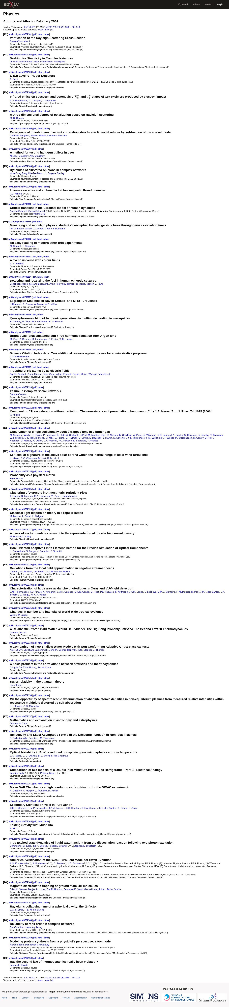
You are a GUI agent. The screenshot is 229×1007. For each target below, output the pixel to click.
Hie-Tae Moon (35, 173)
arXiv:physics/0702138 (20, 731)
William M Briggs (18, 615)
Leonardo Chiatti (18, 965)
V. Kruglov (28, 790)
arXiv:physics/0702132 (20, 625)
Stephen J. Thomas (94, 649)
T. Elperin (15, 496)
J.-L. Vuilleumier (136, 437)
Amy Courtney (37, 156)
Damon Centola (18, 394)
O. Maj (27, 536)
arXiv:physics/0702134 (20, 660)
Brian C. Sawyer (18, 889)
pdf (34, 34)
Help (14, 997)
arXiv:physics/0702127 (20, 529)
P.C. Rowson (65, 440)
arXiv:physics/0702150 (20, 958)
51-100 (32, 27)
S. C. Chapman (28, 458)
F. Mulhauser (183, 591)
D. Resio (58, 863)
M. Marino (15, 516)
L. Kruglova (41, 790)
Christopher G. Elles (20, 845)
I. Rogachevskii (69, 496)
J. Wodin (26, 435)
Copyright (53, 997)
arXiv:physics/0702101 (20, 34)
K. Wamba (93, 440)
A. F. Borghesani (18, 100)
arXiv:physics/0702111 (20, 221)
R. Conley (198, 437)
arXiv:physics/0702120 (20, 387)
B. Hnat (42, 458)
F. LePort (82, 435)
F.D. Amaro (36, 591)
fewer (40, 29)
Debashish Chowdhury (37, 944)
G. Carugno (35, 100)
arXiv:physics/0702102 (20, 54)
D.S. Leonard (165, 435)
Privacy (66, 997)
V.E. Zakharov (75, 863)
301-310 (76, 27)
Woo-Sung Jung (18, 173)
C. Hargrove (190, 435)
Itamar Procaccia (76, 283)
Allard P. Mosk (63, 374)
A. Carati (26, 516)
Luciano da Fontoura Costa (24, 61)
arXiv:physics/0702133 (20, 643)
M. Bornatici (16, 536)
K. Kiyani (14, 458)
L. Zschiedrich (17, 551)
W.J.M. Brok (25, 571)
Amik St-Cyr (16, 649)
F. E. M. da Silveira (34, 909)
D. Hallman (71, 437)
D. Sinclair (203, 435)
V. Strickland (216, 435)
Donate (207, 4)
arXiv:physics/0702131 (20, 608)
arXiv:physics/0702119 (20, 367)
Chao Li (14, 571)
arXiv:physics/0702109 (20, 186)
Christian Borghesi (19, 135)
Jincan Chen (44, 667)
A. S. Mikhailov (31, 706)
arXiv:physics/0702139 (20, 748)
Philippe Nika (47, 773)
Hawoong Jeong (33, 927)
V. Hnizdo (15, 414)
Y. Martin (107, 437)
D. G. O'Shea (30, 755)
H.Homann (15, 304)
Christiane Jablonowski (36, 649)
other (46, 34)
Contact (25, 997)
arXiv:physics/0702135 (20, 678)
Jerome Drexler (18, 632)
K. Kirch (14, 828)
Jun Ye (117, 889)
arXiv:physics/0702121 (20, 408)
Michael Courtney (19, 156)
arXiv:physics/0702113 (20, 256)
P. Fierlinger (49, 435)
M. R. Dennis (17, 118)
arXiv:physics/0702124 (20, 471)
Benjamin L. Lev (36, 889)
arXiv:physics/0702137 (20, 716)
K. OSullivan (125, 435)
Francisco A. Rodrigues (52, 61)
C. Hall (208, 437)
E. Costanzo (28, 246)
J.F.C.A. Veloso (38, 594)
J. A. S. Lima (16, 909)
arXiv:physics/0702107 (20, 149)
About (5, 997)
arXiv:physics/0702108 (20, 166)
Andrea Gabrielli (18, 211)
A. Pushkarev (40, 863)
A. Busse (39, 304)
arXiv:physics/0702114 (20, 277)
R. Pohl (195, 591)
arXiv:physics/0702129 (20, 564)
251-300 (65, 27)
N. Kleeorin (27, 496)
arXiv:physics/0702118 (20, 349)
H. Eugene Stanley (54, 173)
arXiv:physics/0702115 (20, 297)
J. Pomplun (43, 551)
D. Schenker (119, 437)
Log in (220, 4)
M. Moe (50, 437)
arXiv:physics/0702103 (20, 72)
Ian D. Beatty (16, 228)
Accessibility (80, 997)
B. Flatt (61, 435)
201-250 (56, 27)
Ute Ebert (39, 571)
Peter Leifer (16, 685)
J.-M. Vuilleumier (154, 437)
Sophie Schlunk (18, 374)
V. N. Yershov (17, 263)
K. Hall (30, 437)
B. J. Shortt (44, 755)
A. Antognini (49, 591)
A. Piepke (178, 435)
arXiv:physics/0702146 (20, 882)
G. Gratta (71, 435)
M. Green (15, 435)
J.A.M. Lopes (136, 591)
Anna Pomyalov (57, 283)
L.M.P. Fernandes (19, 591)
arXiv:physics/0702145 (20, 856)
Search (185, 4)
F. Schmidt (56, 551)
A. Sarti (14, 79)
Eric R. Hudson (54, 889)
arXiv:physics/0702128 (20, 544)
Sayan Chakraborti (20, 41)
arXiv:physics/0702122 (20, 428)
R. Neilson (112, 435)
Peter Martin (16, 478)
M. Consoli (15, 246)
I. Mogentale (49, 100)
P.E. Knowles (107, 591)
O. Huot (95, 591)
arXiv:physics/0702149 (20, 937)
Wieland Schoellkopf (99, 374)
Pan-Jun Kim (16, 927)
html (40, 34)
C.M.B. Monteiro (166, 591)
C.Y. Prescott (50, 440)
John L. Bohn (106, 889)
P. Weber (169, 437)
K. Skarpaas (79, 440)
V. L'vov (55, 496)
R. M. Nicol (53, 458)
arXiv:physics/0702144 (20, 839)
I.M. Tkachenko (47, 738)
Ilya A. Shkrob (40, 845)
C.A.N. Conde (82, 591)
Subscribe (39, 997)
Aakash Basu (17, 944)
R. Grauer (28, 304)
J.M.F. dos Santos (209, 591)
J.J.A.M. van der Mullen (57, 571)
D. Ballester (16, 738)
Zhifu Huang (29, 667)
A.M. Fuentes (30, 738)
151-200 (48, 27)
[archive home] (11, 4)
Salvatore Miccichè (57, 135)
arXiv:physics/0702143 (20, 821)
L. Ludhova (150, 591)
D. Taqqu (24, 594)
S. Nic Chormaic (59, 755)
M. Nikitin (53, 790)
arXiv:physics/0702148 (20, 920)
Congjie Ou (16, 667)
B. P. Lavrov (16, 706)
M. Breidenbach (183, 437)
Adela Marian (34, 374)
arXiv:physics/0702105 (20, 111)
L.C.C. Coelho (71, 808)
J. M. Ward (15, 755)
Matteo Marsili (38, 135)
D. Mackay (26, 440)
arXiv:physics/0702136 (20, 695)
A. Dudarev (16, 790)
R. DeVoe (37, 435)
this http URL (39, 214)
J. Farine (59, 437)
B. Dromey (15, 321)
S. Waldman (150, 435)
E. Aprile (133, 808)
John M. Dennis (57, 649)
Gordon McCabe (18, 723)
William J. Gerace (34, 228)
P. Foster (53, 339)
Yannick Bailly (17, 773)
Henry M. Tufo (74, 649)
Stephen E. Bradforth (85, 845)
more (47, 29)
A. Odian (37, 440)
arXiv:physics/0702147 (20, 902)
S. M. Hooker (56, 321)
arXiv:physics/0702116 (20, 314)
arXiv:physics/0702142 (20, 801)
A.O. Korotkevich (19, 863)
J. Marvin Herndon (20, 356)
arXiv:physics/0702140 (20, 766)
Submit (196, 4)
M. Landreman (39, 321)
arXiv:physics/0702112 (20, 239)
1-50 (26, 27)
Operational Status (100, 997)
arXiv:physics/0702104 (20, 92)
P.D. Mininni (16, 193)
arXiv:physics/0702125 (20, 489)
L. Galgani (37, 516)
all (52, 29)
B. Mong (39, 437)
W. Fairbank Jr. (18, 437)
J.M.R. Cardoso (65, 591)
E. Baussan (95, 437)
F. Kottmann (121, 591)
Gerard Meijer (80, 374)
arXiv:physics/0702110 (20, 204)
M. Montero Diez (97, 435)
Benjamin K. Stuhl (73, 889)
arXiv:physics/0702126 (20, 509)
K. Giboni (122, 808)
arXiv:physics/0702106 (20, 128)
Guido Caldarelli (36, 211)
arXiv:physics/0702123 (20, 451)
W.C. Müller (51, 304)
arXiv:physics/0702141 (20, 783)
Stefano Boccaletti (38, 283)
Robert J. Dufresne (55, 228)
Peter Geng (49, 374)
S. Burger (31, 551)
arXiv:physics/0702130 (20, 585)
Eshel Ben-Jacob (19, 283)
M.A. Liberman (42, 496)
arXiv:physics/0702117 (20, 332)
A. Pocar (137, 435)
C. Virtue (83, 437)
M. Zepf (26, 321)
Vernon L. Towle (95, 283)
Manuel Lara (90, 889)
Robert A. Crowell (57, 845)
